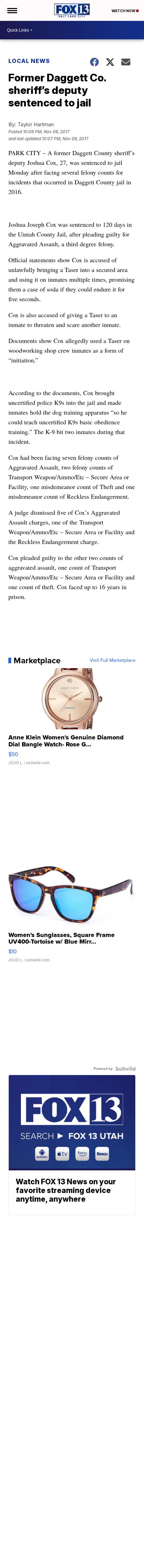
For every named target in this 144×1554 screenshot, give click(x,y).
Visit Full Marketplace (113, 660)
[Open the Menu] (11, 10)
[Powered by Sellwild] (125, 1068)
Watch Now (123, 11)
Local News (29, 60)
